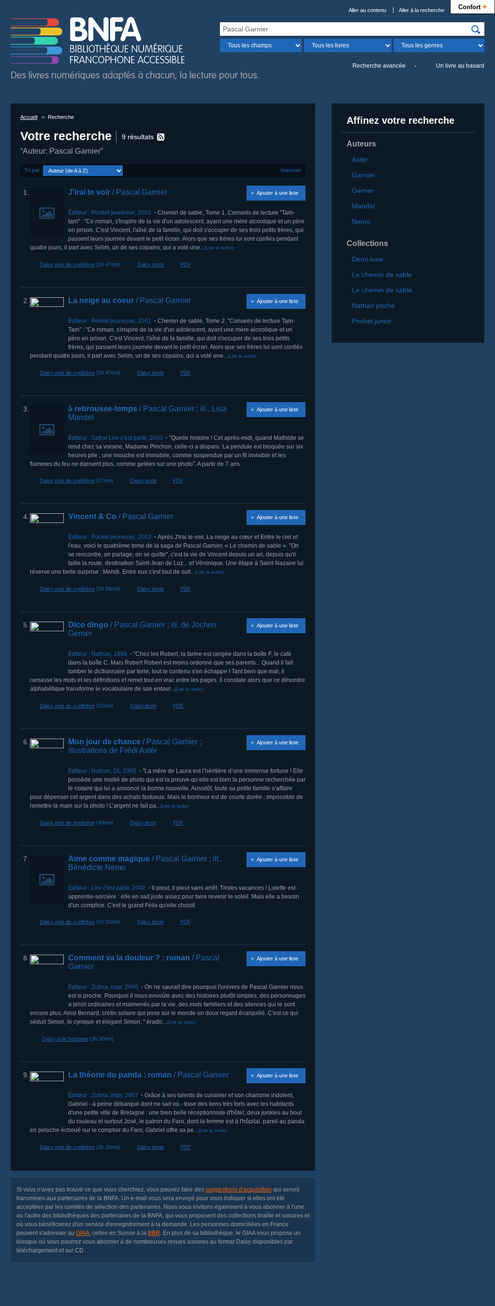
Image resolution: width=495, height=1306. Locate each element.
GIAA (82, 1233)
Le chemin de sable (382, 274)
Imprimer (291, 170)
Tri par (32, 170)
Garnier (363, 175)
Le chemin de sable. (383, 290)
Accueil (28, 117)
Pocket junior (372, 321)
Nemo (361, 221)
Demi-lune (367, 259)
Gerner (363, 190)
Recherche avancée (379, 65)
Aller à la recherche (421, 10)
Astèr (360, 159)
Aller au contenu (367, 10)
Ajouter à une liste (277, 193)
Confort (472, 6)
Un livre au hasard (460, 65)
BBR (154, 1233)
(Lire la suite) (218, 247)
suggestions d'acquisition (238, 1189)
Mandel (363, 206)
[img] (475, 29)
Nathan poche (373, 305)
